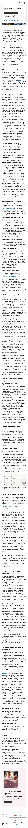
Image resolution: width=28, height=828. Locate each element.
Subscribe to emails (6, 819)
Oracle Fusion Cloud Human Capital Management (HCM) (11, 672)
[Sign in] (22, 3)
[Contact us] (25, 3)
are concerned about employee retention (12, 275)
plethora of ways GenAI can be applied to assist (13, 207)
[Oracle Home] (6, 3)
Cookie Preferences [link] (5, 816)
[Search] (16, 3)
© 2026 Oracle (5, 814)
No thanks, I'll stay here (9, 16)
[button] (3, 3)
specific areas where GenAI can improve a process (14, 505)
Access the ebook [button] (8, 801)
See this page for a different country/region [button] (13, 20)
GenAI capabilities (18, 660)
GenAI (18, 72)
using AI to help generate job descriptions (14, 226)
